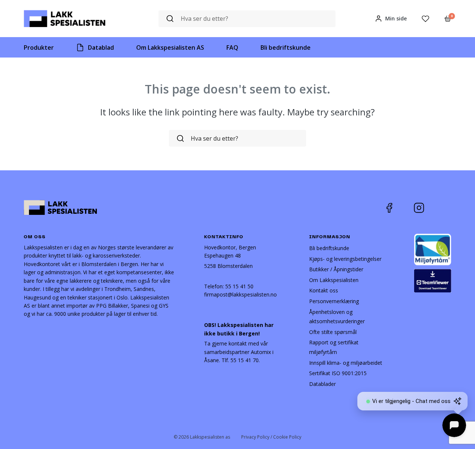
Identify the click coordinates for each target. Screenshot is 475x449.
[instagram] (424, 207)
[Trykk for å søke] (170, 18)
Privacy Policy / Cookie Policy (271, 437)
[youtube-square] (443, 207)
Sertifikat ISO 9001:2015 (338, 373)
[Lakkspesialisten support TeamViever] (432, 280)
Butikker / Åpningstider (336, 269)
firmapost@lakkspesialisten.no (240, 294)
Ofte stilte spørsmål (333, 331)
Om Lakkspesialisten (333, 280)
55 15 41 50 (239, 286)
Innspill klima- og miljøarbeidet (345, 362)
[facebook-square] (398, 207)
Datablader (322, 383)
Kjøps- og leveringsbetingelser (345, 258)
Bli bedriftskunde (329, 248)
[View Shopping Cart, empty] (447, 18)
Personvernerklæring (334, 301)
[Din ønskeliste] (425, 19)
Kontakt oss (323, 290)
